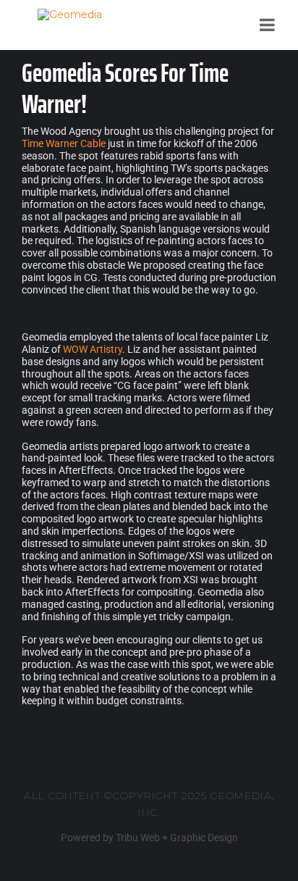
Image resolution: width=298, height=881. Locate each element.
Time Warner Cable (64, 143)
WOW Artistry (92, 349)
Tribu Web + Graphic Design (177, 837)
